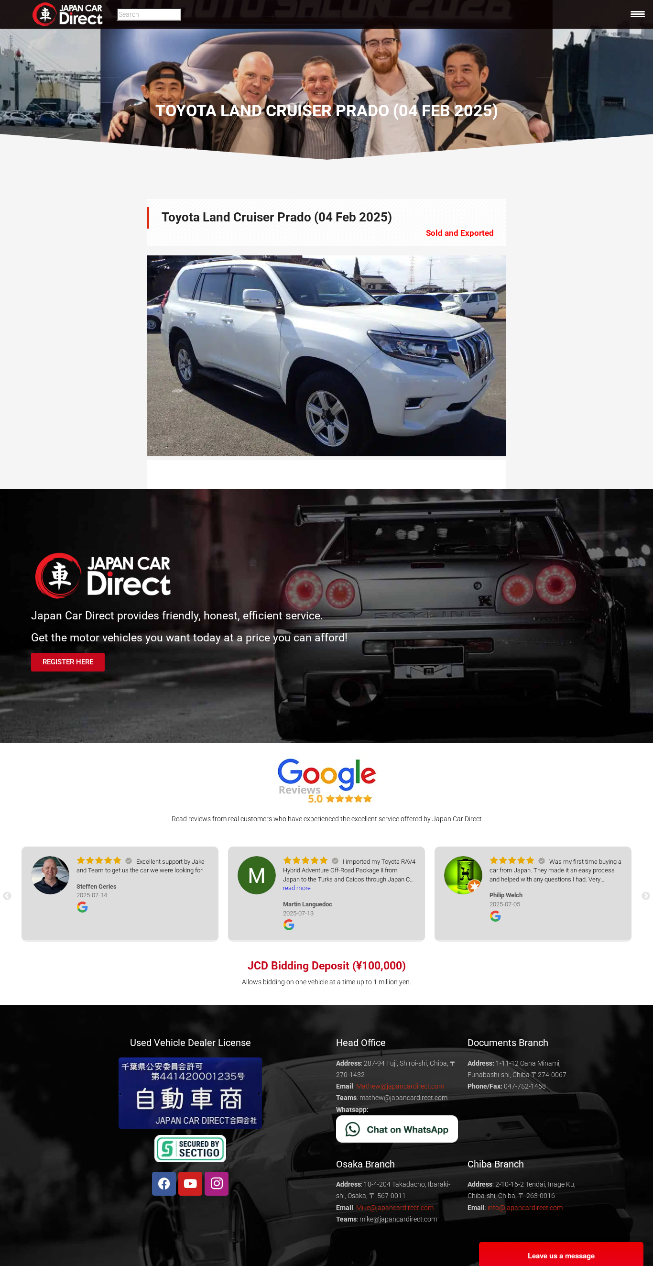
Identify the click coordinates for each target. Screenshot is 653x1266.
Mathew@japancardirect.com (400, 1086)
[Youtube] (190, 1184)
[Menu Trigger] (638, 14)
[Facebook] (164, 1184)
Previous (132, 355)
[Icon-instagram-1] (217, 1184)
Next (520, 355)
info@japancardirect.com (525, 1207)
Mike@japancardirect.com (395, 1207)
